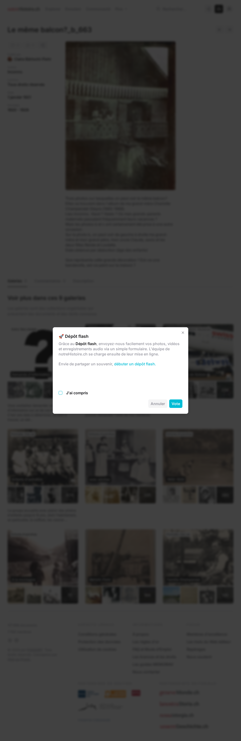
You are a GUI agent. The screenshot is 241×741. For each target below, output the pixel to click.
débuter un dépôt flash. (134, 364)
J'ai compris (77, 392)
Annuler (158, 403)
